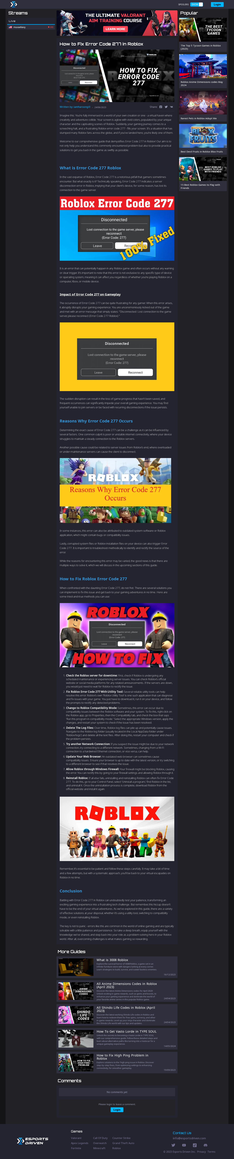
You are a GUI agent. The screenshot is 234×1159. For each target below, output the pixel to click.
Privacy (201, 1151)
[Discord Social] (195, 1145)
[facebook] (160, 107)
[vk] (171, 107)
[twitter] (166, 107)
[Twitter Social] (173, 1145)
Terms (211, 1151)
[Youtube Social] (184, 1145)
